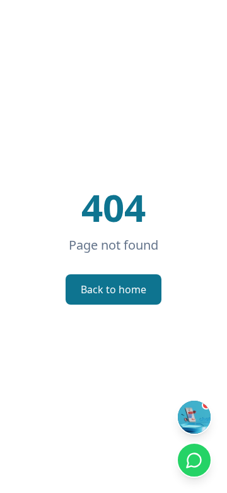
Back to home (113, 289)
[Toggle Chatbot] (194, 417)
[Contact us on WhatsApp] (194, 460)
